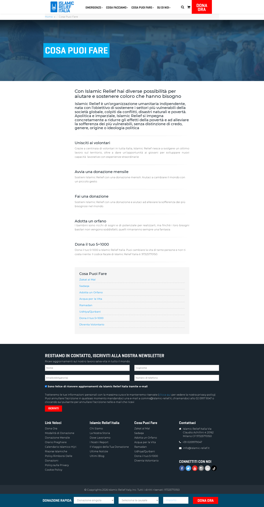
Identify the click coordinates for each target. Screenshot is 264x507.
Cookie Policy (53, 469)
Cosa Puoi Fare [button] (141, 7)
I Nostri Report (99, 442)
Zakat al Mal (87, 279)
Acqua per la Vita (90, 298)
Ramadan (85, 305)
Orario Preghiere (56, 442)
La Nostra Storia (100, 433)
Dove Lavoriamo (100, 437)
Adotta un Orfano (91, 292)
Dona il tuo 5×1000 (91, 318)
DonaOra (201, 7)
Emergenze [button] (93, 7)
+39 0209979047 (192, 442)
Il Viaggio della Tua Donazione (109, 446)
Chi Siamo (96, 428)
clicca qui (165, 394)
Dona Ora (51, 428)
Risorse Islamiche (56, 451)
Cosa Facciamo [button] (116, 7)
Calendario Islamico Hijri (60, 446)
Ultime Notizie (99, 451)
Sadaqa (84, 286)
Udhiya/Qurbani (90, 311)
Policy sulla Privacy (57, 465)
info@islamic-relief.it (196, 448)
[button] (189, 6)
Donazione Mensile (57, 437)
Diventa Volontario (91, 324)
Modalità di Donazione (59, 433)
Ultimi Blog (97, 456)
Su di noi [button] (163, 7)
